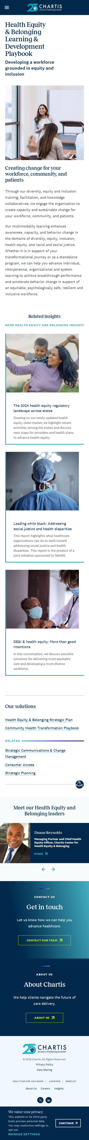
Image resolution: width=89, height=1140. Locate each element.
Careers (45, 1088)
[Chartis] (44, 7)
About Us (41, 1018)
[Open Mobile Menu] (6, 7)
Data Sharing (44, 1070)
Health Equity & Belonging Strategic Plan (39, 719)
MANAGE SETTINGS (24, 1134)
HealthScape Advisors (28, 1081)
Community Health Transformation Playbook (42, 728)
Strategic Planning (20, 773)
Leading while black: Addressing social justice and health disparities (42, 526)
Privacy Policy (44, 1064)
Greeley (71, 1081)
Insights (59, 1088)
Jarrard (54, 1081)
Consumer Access (19, 764)
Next (53, 869)
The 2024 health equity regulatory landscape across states (41, 408)
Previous (43, 869)
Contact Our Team (42, 940)
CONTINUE (66, 1123)
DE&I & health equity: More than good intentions (44, 644)
